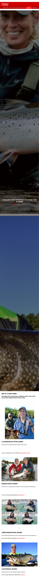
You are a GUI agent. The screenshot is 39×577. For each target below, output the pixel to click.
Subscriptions (29, 7)
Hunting (7, 7)
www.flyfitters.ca (21, 494)
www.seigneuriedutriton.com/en (24, 452)
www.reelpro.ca (22, 574)
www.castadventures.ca (21, 538)
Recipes (17, 7)
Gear (12, 7)
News (14, 7)
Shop (25, 7)
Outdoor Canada (18, 203)
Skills (10, 7)
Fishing (4, 7)
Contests (22, 7)
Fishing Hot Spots (19, 197)
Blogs (19, 7)
